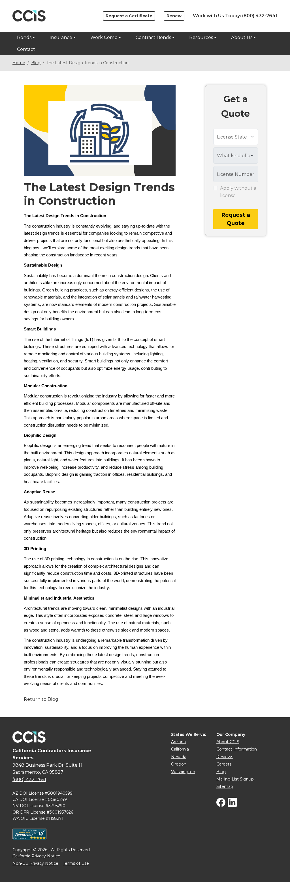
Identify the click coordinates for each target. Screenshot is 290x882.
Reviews (224, 756)
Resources (201, 37)
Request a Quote (235, 219)
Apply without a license (238, 191)
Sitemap (224, 786)
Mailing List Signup (235, 779)
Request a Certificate (129, 15)
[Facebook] (220, 805)
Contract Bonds (153, 37)
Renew (174, 15)
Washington (183, 771)
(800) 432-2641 (260, 15)
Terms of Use (76, 863)
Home (18, 62)
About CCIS (227, 741)
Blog (35, 62)
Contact (26, 49)
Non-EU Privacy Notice (35, 863)
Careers (223, 764)
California (180, 749)
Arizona (178, 741)
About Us (241, 37)
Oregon (178, 764)
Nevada (178, 756)
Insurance (61, 37)
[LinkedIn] (232, 805)
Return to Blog (41, 699)
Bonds (24, 37)
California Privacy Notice (36, 856)
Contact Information (236, 749)
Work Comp (104, 37)
